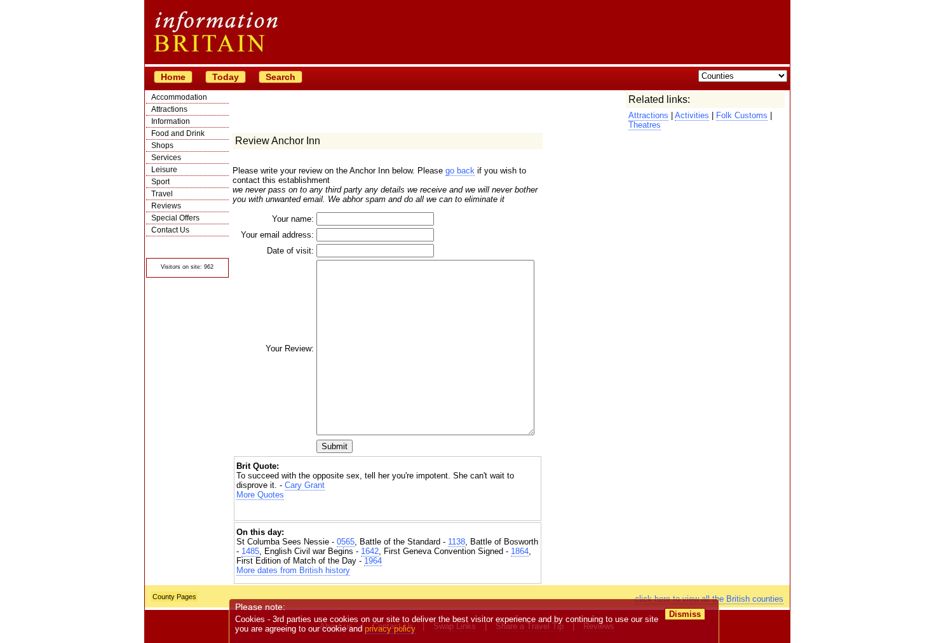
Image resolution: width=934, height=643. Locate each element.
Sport (160, 181)
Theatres (644, 125)
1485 (250, 551)
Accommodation (179, 97)
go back (460, 170)
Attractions (169, 109)
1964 (373, 560)
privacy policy (390, 628)
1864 (520, 551)
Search (280, 77)
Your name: (293, 219)
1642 (370, 551)
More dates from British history (293, 570)
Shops (162, 145)
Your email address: (277, 235)
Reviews (166, 205)
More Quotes (260, 494)
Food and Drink (178, 133)
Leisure (164, 169)
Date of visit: (290, 250)
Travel (162, 193)
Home (173, 77)
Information (170, 121)
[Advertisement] (387, 510)
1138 (456, 541)
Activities (692, 115)
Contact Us (170, 230)
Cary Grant (305, 485)
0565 (346, 541)
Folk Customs (742, 115)
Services (166, 157)
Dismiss (685, 614)
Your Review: (290, 348)
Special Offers (175, 217)
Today (225, 77)
